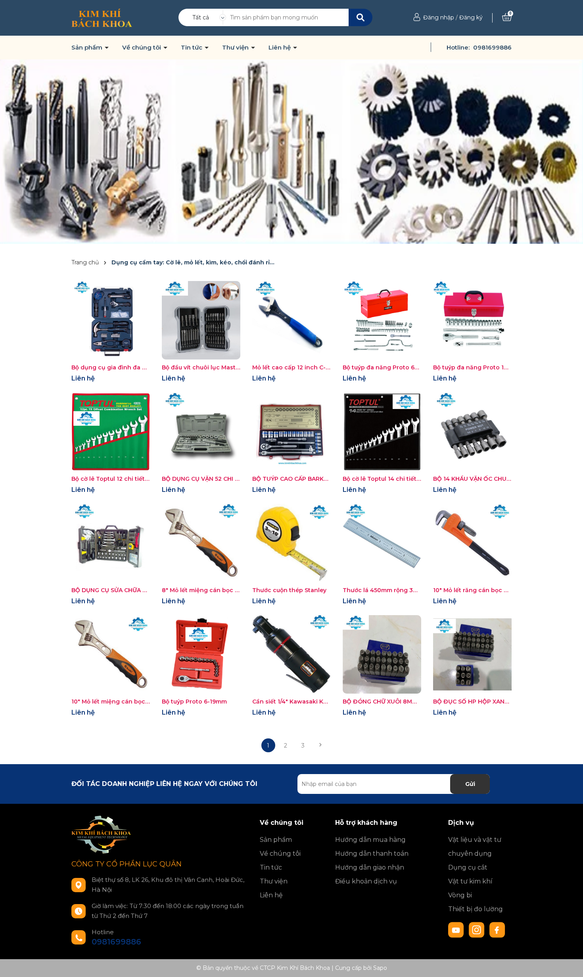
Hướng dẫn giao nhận (369, 867)
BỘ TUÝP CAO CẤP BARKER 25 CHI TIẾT (291, 478)
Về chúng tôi (142, 47)
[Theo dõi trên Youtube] (457, 929)
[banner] (291, 151)
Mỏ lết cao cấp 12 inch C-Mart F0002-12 (291, 367)
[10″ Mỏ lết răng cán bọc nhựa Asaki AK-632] (472, 543)
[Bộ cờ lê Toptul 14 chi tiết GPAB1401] (382, 431)
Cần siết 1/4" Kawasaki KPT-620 (291, 701)
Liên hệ (280, 47)
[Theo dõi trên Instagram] (477, 929)
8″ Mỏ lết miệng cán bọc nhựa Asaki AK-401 (201, 590)
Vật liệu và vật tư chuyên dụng (474, 846)
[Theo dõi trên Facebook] (497, 929)
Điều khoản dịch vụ (366, 881)
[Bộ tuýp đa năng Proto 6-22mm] (382, 320)
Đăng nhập (438, 17)
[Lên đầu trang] (569, 963)
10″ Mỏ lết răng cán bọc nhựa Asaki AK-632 (472, 590)
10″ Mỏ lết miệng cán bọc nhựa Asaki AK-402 (110, 701)
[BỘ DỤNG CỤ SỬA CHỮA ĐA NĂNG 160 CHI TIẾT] (110, 543)
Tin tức (192, 47)
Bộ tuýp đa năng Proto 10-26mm (472, 367)
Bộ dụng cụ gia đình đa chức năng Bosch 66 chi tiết (110, 367)
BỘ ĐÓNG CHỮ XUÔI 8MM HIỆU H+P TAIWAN (382, 701)
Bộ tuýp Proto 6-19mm (194, 701)
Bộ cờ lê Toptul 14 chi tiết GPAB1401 (382, 478)
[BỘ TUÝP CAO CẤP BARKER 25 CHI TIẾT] (291, 431)
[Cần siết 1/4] (291, 654)
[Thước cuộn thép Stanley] (291, 543)
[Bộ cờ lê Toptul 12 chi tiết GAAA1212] (110, 431)
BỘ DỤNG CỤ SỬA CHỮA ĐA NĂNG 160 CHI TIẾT (110, 590)
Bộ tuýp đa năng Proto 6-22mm (382, 367)
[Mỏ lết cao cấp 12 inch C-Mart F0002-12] (291, 320)
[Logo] (101, 17)
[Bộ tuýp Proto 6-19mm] (201, 654)
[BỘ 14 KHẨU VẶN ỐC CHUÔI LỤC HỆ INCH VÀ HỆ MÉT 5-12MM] (472, 431)
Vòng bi (460, 895)
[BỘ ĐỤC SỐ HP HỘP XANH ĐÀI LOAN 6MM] (472, 654)
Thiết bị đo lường (475, 909)
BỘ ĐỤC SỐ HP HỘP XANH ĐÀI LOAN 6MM (472, 701)
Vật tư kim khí (470, 881)
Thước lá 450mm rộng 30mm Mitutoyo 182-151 (382, 590)
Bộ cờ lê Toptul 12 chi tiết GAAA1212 (110, 478)
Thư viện (236, 47)
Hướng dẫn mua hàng (370, 839)
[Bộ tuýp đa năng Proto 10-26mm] (472, 320)
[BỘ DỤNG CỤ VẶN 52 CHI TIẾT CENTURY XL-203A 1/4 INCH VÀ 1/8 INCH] (201, 431)
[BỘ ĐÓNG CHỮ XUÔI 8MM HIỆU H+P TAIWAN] (382, 654)
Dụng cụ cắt (467, 867)
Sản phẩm (87, 47)
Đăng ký (471, 17)
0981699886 (492, 47)
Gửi (470, 784)
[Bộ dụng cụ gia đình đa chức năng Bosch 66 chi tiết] (110, 320)
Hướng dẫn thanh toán (371, 853)
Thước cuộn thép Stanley (289, 590)
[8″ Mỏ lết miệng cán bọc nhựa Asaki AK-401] (201, 543)
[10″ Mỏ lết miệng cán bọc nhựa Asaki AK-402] (110, 654)
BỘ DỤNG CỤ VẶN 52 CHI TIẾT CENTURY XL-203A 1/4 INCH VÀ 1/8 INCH (201, 478)
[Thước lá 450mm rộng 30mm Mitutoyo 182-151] (382, 543)
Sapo (380, 967)
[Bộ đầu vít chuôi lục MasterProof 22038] (201, 320)
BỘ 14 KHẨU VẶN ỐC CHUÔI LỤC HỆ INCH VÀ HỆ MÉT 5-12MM (472, 478)
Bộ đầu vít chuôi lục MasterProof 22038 (201, 367)
